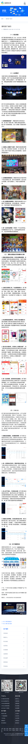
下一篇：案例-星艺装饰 (7, 623)
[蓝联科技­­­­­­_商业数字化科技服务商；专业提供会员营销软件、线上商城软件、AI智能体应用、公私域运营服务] (6, 2)
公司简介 (17, 713)
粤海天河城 (3, 713)
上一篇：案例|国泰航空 (7, 621)
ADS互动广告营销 (5, 708)
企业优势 (17, 718)
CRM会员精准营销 (5, 703)
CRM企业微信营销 (5, 705)
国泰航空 (3, 720)
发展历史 (17, 720)
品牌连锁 (17, 703)
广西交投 (3, 718)
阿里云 (22, 730)
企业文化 (17, 715)
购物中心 (17, 698)
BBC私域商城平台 (5, 701)
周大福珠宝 (3, 723)
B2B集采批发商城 (5, 698)
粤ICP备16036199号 (18, 735)
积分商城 (17, 705)
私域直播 (17, 708)
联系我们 (17, 723)
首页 (2, 18)
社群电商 (17, 701)
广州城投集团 (4, 715)
